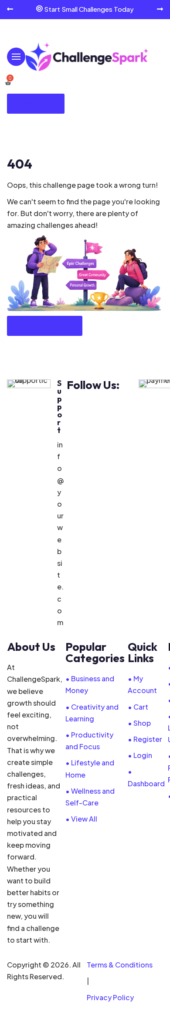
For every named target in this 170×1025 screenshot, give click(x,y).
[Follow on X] (92, 406)
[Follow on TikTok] (129, 406)
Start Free (36, 103)
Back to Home (45, 325)
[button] (10, 9)
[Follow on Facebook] (74, 406)
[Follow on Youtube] (110, 406)
